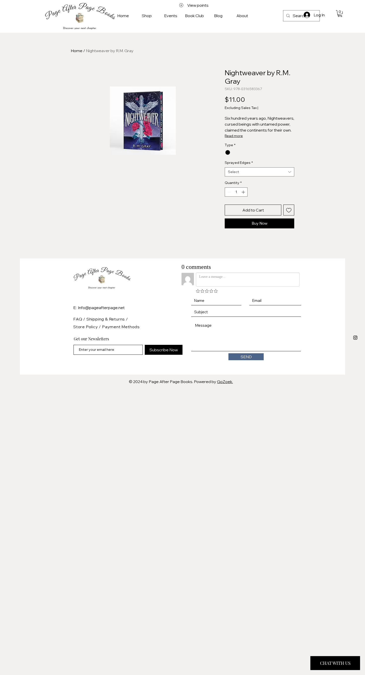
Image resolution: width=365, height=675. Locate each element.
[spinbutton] (236, 192)
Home (76, 50)
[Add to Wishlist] (288, 210)
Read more (234, 136)
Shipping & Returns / (107, 319)
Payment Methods (121, 326)
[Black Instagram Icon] (355, 337)
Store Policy (86, 326)
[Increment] (244, 192)
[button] (340, 13)
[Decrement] (228, 192)
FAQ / (79, 319)
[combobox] (259, 172)
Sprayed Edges (239, 162)
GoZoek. (225, 381)
